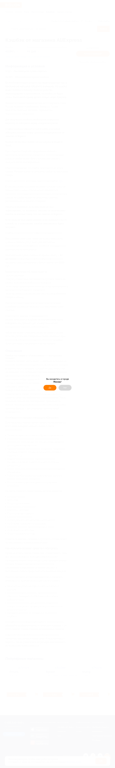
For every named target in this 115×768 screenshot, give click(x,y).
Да (50, 388)
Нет (65, 388)
